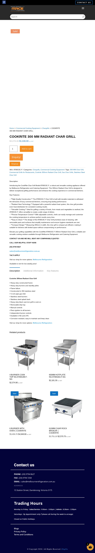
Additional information (33, 271)
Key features (53, 271)
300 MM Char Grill (76, 170)
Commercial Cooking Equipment (28, 128)
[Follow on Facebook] (4, 2)
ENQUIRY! (16, 157)
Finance (14, 164)
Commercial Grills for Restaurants (22, 172)
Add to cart (27, 148)
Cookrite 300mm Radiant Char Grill (48, 172)
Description (15, 271)
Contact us (84, 2)
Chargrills (45, 128)
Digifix (65, 549)
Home (12, 128)
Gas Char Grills (67, 172)
